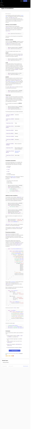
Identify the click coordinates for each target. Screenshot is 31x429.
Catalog (1, 2)
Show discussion (25, 366)
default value (13, 176)
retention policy (13, 81)
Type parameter (17, 151)
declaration (17, 152)
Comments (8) (4, 366)
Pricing (1, 4)
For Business (2, 5)
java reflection (12, 281)
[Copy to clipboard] (22, 33)
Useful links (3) (11, 366)
